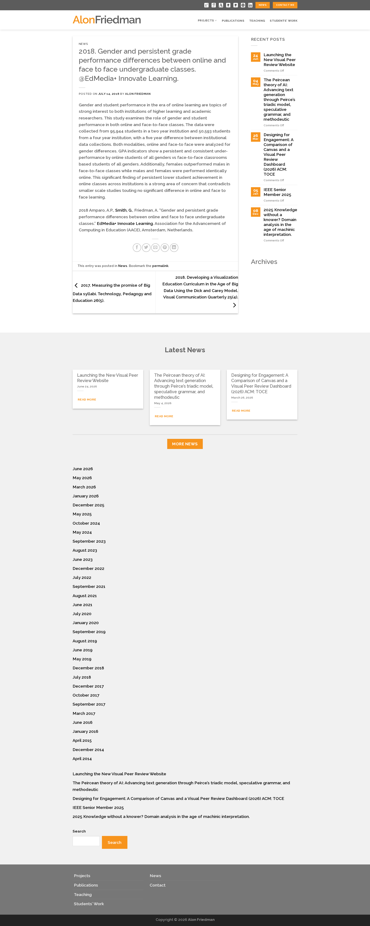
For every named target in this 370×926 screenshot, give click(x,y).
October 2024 (86, 523)
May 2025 (82, 514)
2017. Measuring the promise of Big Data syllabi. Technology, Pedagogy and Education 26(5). (112, 293)
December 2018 (88, 668)
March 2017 (84, 713)
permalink (160, 266)
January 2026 (86, 496)
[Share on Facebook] (137, 247)
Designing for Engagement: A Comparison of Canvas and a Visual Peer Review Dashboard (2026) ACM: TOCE (278, 154)
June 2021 (82, 604)
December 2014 (88, 749)
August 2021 (85, 595)
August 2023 (85, 550)
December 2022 (88, 568)
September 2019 (89, 631)
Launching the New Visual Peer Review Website (280, 59)
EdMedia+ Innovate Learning (125, 223)
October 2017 (86, 695)
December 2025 (88, 505)
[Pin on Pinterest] (165, 247)
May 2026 (82, 477)
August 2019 (85, 640)
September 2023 (89, 541)
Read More (87, 399)
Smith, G (122, 210)
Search (79, 831)
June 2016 (82, 722)
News (83, 43)
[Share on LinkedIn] (174, 247)
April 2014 (82, 758)
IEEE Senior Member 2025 (277, 192)
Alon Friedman (138, 93)
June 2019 (82, 649)
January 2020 (86, 622)
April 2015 (82, 740)
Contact (158, 885)
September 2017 (89, 704)
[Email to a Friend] (155, 247)
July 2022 (82, 577)
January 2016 (85, 731)
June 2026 (83, 468)
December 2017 (88, 686)
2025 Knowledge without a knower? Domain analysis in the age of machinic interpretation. (280, 222)
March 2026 (84, 487)
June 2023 (82, 559)
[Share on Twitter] (146, 247)
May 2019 (82, 658)
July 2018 (82, 677)
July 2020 (82, 613)
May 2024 (82, 532)
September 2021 (89, 586)
